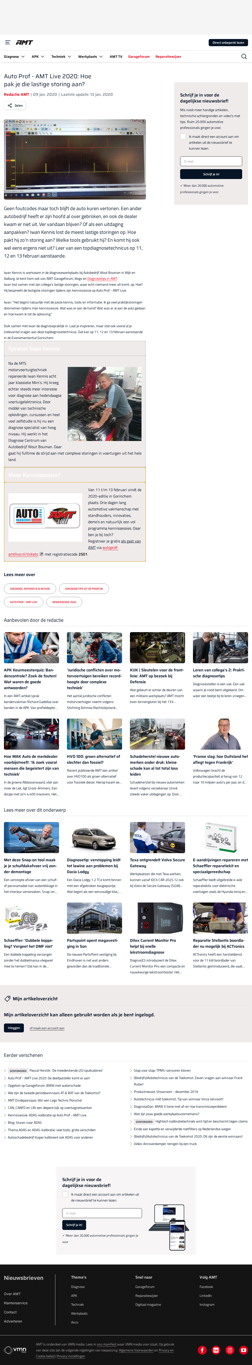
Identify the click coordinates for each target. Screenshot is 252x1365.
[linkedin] (216, 1350)
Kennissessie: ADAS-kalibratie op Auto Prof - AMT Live (47, 1115)
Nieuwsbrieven (23, 1278)
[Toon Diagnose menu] (23, 56)
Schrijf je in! (211, 174)
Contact (10, 1312)
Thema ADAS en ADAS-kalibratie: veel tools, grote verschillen (52, 1129)
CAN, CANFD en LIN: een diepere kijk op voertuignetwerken (50, 1107)
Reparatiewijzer (146, 1295)
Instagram (207, 1304)
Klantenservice (16, 1303)
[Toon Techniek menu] (69, 56)
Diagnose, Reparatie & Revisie (30, 589)
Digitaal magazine (148, 1304)
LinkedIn (206, 1295)
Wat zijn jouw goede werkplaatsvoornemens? (166, 1113)
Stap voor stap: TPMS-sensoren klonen (162, 1070)
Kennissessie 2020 (64, 602)
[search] (244, 57)
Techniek (77, 1304)
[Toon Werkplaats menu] (101, 56)
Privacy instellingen (71, 1356)
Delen (19, 105)
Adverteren (13, 1321)
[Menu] (8, 42)
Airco (74, 1322)
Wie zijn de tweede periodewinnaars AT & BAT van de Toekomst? (54, 1092)
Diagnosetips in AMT (102, 278)
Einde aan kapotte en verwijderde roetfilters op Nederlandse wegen (182, 1128)
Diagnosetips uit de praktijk (84, 589)
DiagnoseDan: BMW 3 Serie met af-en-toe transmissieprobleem (180, 1106)
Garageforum (145, 1286)
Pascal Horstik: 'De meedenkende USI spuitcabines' (66, 1070)
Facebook (206, 1286)
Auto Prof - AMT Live (23, 602)
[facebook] (202, 1350)
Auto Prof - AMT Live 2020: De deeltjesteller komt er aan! (49, 1078)
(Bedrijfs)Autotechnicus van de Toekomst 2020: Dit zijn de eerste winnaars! (188, 1136)
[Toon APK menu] (43, 56)
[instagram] (229, 1350)
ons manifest (106, 1344)
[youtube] (243, 1350)
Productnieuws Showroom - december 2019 (166, 1091)
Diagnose (78, 1286)
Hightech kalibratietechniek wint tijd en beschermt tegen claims (202, 1121)
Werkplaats (79, 1313)
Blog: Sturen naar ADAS (25, 1122)
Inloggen (14, 1027)
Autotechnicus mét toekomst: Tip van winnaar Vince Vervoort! (178, 1099)
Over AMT (12, 1294)
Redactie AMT (16, 94)
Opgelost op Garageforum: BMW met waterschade (44, 1085)
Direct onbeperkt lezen (228, 42)
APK (74, 1295)
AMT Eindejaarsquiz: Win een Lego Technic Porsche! (45, 1100)
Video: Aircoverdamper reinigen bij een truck (165, 1143)
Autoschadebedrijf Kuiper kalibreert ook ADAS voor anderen (50, 1137)
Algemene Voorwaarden (136, 1350)
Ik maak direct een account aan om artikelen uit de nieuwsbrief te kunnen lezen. (214, 142)
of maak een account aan (47, 1027)
